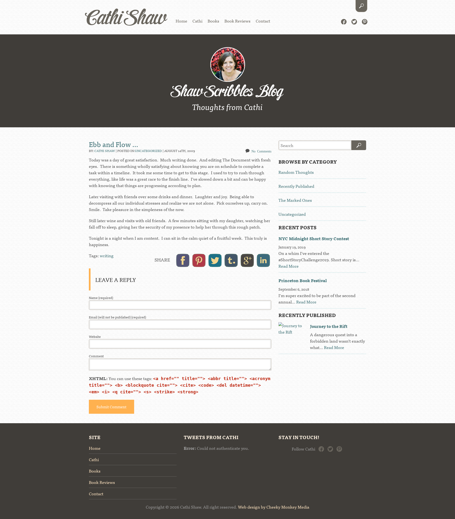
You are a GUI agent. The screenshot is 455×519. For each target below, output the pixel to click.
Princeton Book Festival (302, 280)
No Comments (261, 151)
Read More (288, 265)
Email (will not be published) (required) (117, 317)
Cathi (197, 20)
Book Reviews (237, 20)
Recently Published (296, 186)
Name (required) (101, 297)
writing (107, 255)
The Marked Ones (295, 200)
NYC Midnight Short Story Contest (313, 238)
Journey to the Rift (328, 326)
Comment (96, 356)
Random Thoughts (296, 172)
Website (95, 336)
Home (181, 20)
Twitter (354, 21)
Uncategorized (148, 150)
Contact (263, 20)
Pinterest (364, 21)
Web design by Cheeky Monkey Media (273, 506)
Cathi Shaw (126, 19)
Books (213, 20)
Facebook (343, 21)
